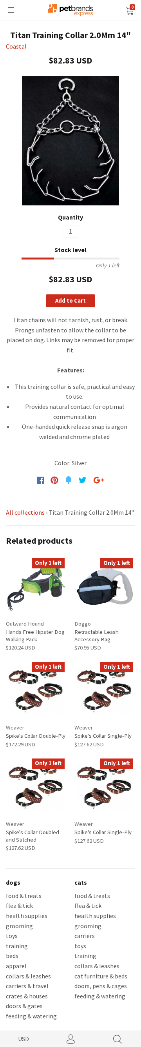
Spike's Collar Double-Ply (35, 735)
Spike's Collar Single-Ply (103, 735)
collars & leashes (28, 976)
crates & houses (27, 996)
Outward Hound (25, 623)
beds (12, 956)
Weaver (15, 727)
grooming (19, 926)
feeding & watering (31, 1016)
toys (12, 936)
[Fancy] (68, 480)
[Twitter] (83, 480)
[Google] (99, 480)
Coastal (16, 46)
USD (23, 1039)
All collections (25, 512)
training (17, 946)
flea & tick (19, 905)
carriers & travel (27, 986)
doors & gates (24, 1006)
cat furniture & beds (100, 976)
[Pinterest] (54, 480)
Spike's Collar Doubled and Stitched (32, 835)
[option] (70, 140)
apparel (16, 966)
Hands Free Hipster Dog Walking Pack (35, 635)
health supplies (26, 916)
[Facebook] (40, 480)
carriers (84, 936)
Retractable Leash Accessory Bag (96, 635)
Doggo (82, 623)
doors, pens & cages (100, 986)
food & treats (24, 896)
